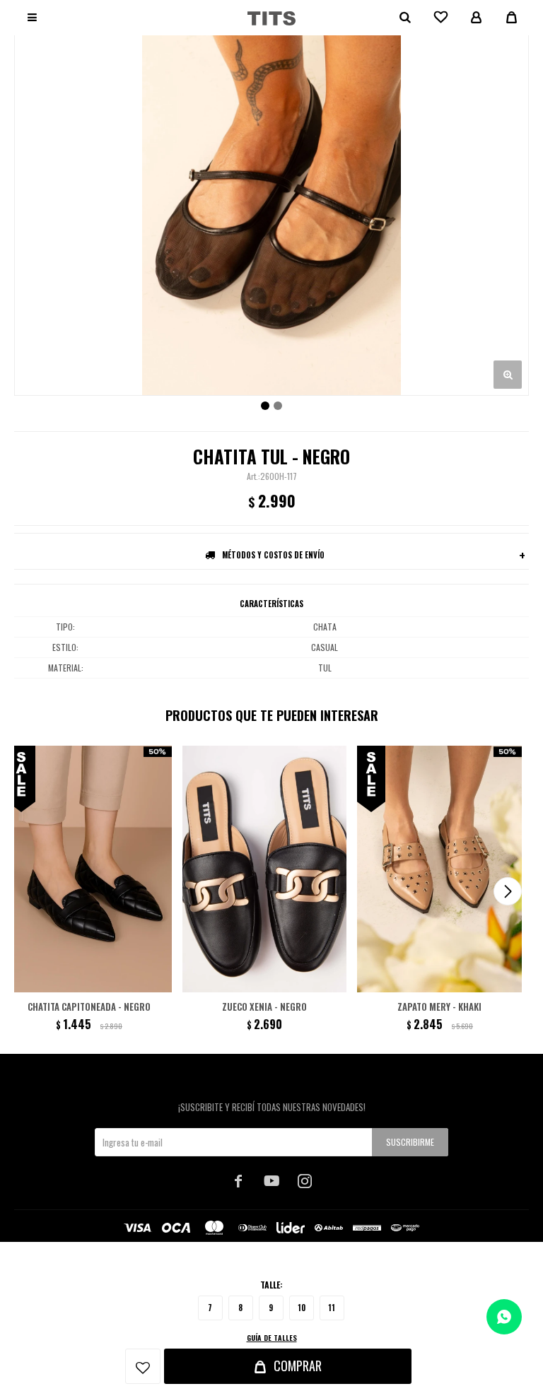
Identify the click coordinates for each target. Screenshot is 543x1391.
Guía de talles (272, 1337)
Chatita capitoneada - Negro (89, 1006)
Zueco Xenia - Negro (264, 1006)
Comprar (298, 1365)
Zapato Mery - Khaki (439, 1006)
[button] (508, 891)
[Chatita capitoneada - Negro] (89, 869)
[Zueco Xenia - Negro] (264, 869)
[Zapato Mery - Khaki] (439, 869)
